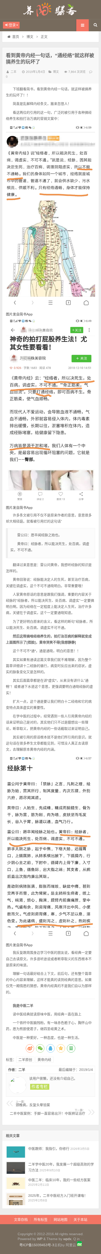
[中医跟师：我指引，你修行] (16, 1152)
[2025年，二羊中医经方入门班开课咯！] (16, 1199)
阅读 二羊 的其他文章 (39, 1087)
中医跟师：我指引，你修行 (48, 1149)
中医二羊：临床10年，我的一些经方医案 (59, 1180)
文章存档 (21, 1219)
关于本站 (80, 1219)
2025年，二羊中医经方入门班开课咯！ (58, 1196)
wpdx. (68, 1239)
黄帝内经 (44, 1060)
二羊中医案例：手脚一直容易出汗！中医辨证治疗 (47, 1112)
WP (39, 1239)
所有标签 (41, 1219)
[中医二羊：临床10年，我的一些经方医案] (16, 1183)
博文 (29, 37)
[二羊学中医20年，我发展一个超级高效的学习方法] (16, 1167)
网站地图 (60, 1219)
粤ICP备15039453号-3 (36, 1245)
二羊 (13, 72)
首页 (15, 37)
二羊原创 (25, 1060)
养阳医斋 (50, 9)
